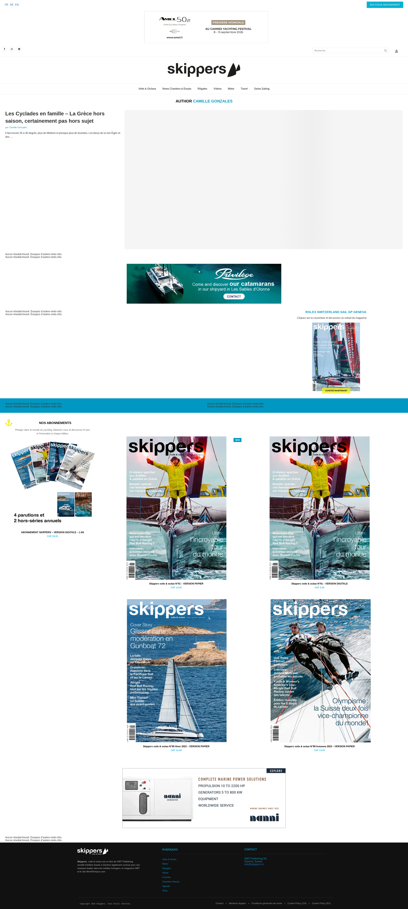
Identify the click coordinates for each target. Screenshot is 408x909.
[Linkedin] (19, 49)
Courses (166, 877)
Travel (244, 88)
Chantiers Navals (170, 881)
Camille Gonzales (18, 127)
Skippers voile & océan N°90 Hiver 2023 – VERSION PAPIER (176, 746)
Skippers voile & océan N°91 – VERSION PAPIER (176, 583)
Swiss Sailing (262, 88)
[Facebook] (5, 49)
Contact (219, 903)
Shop (165, 890)
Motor (231, 88)
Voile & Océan (169, 859)
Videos (218, 88)
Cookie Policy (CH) (297, 903)
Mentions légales (237, 903)
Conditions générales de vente (266, 903)
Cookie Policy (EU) (321, 903)
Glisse (165, 873)
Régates (202, 88)
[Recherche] (385, 50)
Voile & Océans (147, 88)
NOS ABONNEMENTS (55, 423)
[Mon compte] (396, 51)
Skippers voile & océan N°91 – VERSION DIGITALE (319, 583)
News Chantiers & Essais (176, 88)
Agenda (166, 886)
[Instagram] (11, 49)
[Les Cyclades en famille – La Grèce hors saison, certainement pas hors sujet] (263, 179)
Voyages (166, 868)
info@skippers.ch (254, 864)
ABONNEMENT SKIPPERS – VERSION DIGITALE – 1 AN (52, 532)
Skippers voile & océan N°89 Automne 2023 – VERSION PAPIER (319, 746)
